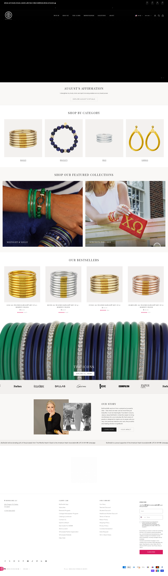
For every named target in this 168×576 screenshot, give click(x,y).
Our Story (103, 504)
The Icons (76, 15)
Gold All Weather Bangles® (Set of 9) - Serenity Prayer (22, 306)
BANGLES (23, 160)
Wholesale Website (65, 535)
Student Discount (105, 510)
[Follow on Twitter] (9, 561)
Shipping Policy (104, 523)
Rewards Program (64, 510)
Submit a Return (64, 523)
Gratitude (102, 15)
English (147, 15)
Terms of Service (105, 516)
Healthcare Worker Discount (108, 513)
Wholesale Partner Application (68, 532)
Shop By (66, 15)
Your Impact (126, 429)
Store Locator (63, 529)
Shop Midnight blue (72, 54)
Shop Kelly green (95, 54)
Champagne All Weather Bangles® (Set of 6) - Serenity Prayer (145, 306)
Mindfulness (89, 15)
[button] (84, 470)
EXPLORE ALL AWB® (84, 373)
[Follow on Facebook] (5, 561)
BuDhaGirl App (63, 504)
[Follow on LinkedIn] (41, 561)
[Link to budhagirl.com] (22, 284)
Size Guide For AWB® (66, 526)
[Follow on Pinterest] (23, 561)
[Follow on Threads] (19, 561)
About (111, 15)
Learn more (109, 429)
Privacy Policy (104, 526)
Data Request (104, 532)
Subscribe (62, 507)
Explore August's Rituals (84, 99)
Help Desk (62, 538)
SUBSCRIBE (151, 552)
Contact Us (62, 519)
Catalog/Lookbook (65, 516)
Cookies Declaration (106, 529)
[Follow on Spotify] (46, 561)
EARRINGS (145, 160)
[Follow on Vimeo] (37, 561)
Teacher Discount (105, 507)
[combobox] (143, 517)
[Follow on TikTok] (32, 561)
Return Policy (104, 519)
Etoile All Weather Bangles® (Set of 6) (104, 305)
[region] (84, 45)
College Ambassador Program (68, 513)
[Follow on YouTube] (28, 561)
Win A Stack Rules (105, 535)
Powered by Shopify (81, 569)
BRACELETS (63, 160)
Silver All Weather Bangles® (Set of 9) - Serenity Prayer (63, 306)
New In (56, 15)
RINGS (104, 160)
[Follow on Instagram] (14, 561)
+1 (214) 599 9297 (9, 510)
